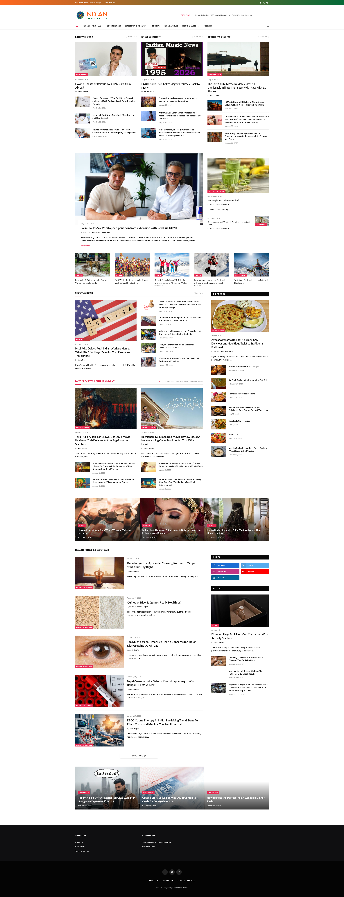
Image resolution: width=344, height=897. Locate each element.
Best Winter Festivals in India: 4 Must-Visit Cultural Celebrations (132, 281)
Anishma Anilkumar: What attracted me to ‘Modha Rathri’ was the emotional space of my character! (179, 115)
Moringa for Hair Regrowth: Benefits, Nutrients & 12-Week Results (245, 672)
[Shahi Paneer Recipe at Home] (218, 397)
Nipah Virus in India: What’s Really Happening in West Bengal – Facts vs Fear (161, 683)
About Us (79, 842)
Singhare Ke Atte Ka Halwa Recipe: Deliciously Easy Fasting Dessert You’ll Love (248, 408)
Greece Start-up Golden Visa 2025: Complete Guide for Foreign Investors (169, 799)
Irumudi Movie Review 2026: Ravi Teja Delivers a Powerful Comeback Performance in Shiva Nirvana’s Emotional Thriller (113, 466)
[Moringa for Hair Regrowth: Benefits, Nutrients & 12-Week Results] (218, 674)
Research (208, 26)
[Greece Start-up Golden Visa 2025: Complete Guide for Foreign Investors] (172, 788)
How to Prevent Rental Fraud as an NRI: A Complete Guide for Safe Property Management (114, 131)
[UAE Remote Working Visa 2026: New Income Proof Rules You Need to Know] (148, 321)
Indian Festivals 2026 (93, 26)
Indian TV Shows (196, 381)
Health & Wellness (190, 26)
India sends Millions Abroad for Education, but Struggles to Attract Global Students (180, 332)
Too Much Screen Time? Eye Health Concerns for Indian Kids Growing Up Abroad (161, 643)
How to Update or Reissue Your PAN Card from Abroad (103, 85)
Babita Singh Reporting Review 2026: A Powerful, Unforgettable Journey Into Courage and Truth (246, 136)
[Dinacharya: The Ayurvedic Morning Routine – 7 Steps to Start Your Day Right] (99, 573)
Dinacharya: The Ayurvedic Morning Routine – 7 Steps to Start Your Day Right (162, 565)
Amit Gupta (149, 92)
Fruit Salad (233, 434)
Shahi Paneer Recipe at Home (242, 393)
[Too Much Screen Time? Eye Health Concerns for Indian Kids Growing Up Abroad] (99, 652)
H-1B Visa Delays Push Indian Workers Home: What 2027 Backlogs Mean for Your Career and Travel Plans (103, 352)
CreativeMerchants (180, 887)
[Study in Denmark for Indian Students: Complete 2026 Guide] (148, 348)
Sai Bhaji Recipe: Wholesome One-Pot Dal (248, 380)
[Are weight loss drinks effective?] (238, 175)
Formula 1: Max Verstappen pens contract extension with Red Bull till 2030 (130, 228)
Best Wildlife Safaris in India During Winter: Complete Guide (91, 281)
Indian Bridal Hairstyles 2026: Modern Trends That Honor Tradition (234, 531)
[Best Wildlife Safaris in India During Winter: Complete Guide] (92, 265)
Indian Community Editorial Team (97, 232)
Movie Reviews (215, 75)
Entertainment (114, 26)
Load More (137, 756)
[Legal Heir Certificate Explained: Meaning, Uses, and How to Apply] (82, 118)
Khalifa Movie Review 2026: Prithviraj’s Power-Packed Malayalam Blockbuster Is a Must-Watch (181, 464)
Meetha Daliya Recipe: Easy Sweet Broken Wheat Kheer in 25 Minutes (248, 449)
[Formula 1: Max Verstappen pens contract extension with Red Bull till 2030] (139, 189)
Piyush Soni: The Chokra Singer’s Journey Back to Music (170, 85)
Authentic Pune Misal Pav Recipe (244, 366)
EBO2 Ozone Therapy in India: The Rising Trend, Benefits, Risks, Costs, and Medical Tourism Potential (163, 722)
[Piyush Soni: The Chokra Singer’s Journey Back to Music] (172, 59)
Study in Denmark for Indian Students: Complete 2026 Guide (176, 346)
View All (131, 37)
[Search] (267, 26)
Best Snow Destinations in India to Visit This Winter (251, 281)
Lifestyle (147, 525)
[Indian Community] (92, 15)
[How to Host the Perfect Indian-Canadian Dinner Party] (236, 788)
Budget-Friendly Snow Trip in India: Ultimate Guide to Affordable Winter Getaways (171, 283)
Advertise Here (110, 3)
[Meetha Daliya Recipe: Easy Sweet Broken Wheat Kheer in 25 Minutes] (218, 451)
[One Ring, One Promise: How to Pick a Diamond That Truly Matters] (218, 661)
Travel (79, 275)
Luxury (215, 625)
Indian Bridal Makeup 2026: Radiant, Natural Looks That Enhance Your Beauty (171, 531)
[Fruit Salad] (218, 438)
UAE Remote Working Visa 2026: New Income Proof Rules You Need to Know (180, 318)
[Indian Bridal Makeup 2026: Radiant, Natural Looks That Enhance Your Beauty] (172, 519)
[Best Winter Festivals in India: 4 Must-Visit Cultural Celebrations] (132, 265)
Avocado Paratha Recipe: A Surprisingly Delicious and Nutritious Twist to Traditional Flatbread (237, 343)
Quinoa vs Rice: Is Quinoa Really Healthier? (154, 602)
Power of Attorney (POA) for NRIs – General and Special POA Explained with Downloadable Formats (113, 101)
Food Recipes (262, 224)
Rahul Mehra (83, 92)
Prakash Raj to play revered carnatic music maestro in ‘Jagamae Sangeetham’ (178, 99)
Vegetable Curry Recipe (239, 421)
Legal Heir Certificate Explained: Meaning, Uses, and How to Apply (114, 116)
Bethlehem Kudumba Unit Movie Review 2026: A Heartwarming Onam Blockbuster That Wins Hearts (170, 440)
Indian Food (219, 294)
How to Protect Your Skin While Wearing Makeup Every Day (104, 531)
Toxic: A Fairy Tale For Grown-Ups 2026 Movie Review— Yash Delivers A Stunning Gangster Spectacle (102, 440)
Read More (85, 245)
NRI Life (156, 26)
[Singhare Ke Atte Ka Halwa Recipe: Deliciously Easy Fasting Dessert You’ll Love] (218, 411)
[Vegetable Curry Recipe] (218, 424)
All (160, 381)
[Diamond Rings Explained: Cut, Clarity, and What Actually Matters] (240, 610)
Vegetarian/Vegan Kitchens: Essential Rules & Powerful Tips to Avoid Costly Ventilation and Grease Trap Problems (248, 687)
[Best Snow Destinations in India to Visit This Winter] (251, 265)
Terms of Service (82, 851)
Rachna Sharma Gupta (219, 204)
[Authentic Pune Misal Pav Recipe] (218, 370)
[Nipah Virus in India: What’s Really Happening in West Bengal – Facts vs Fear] (99, 691)
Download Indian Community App (88, 3)
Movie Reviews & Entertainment (95, 381)
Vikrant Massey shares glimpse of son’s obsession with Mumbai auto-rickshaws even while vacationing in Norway (179, 132)
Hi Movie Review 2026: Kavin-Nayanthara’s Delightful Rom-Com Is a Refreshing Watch (225, 15)
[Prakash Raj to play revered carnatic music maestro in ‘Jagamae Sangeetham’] (148, 102)
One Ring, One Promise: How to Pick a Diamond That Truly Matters (246, 658)
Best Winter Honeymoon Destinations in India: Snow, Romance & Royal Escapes (211, 283)
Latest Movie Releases (135, 26)
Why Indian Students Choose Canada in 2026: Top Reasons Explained (180, 359)
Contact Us (80, 846)
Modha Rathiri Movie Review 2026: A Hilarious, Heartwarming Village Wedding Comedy (114, 480)
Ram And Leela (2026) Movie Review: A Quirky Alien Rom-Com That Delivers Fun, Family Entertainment (180, 482)
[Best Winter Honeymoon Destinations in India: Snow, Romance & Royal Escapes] (211, 265)
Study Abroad (84, 293)
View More (198, 293)
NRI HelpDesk (81, 75)
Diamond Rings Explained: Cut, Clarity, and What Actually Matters (240, 636)
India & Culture (171, 26)
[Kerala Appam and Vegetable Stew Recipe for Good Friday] (262, 221)
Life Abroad (84, 793)
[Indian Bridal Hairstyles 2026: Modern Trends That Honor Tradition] (236, 519)
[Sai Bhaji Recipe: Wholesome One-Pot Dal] (218, 383)
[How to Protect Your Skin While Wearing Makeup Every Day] (107, 519)
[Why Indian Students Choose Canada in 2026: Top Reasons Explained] (148, 362)
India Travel (240, 275)
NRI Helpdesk (84, 37)
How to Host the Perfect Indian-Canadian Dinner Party (236, 799)
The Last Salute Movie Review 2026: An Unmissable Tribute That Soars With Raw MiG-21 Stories (236, 87)
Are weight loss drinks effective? (223, 200)
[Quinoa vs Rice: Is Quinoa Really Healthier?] (99, 612)
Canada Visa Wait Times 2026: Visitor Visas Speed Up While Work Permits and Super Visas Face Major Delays (180, 304)
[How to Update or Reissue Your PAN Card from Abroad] (106, 59)
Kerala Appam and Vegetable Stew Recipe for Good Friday (228, 223)
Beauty (82, 525)
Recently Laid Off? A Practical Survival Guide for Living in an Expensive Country (106, 799)
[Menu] (77, 25)
